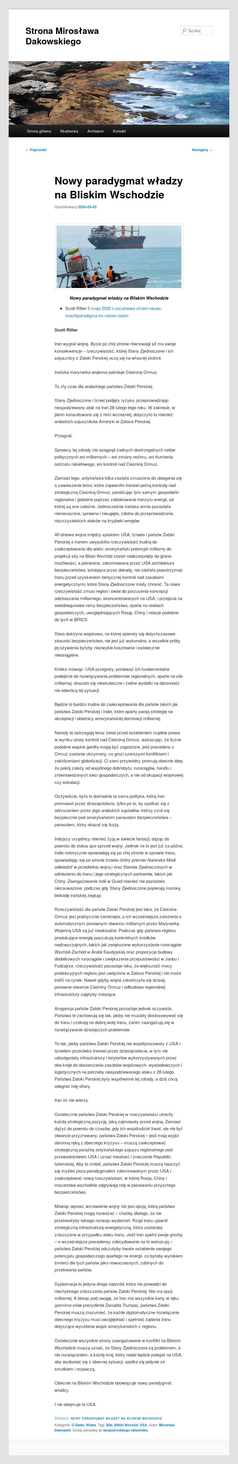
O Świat (78, 1424)
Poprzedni (36, 149)
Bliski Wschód (126, 1424)
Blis (109, 1424)
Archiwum (95, 131)
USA (143, 1424)
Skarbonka (69, 131)
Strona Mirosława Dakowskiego (62, 35)
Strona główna (39, 131)
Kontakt (119, 131)
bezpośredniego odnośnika (125, 1430)
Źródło (108, 1418)
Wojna (91, 1424)
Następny (202, 149)
